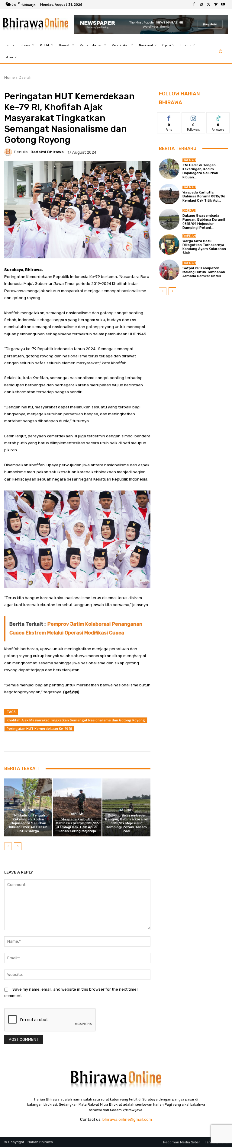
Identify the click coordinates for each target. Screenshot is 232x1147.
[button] (221, 51)
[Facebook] (194, 4)
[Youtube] (223, 4)
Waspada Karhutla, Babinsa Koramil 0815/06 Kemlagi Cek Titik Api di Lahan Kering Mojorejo (77, 825)
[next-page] (17, 846)
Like (169, 117)
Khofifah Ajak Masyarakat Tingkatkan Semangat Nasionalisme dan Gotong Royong (76, 720)
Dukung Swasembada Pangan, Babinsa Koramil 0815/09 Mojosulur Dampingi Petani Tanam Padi (126, 823)
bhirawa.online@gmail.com (127, 1119)
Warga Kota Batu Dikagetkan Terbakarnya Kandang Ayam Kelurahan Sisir (204, 247)
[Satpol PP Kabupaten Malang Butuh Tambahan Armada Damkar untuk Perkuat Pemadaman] (169, 270)
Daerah (25, 77)
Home (9, 77)
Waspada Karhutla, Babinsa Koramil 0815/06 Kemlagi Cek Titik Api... (203, 196)
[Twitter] (208, 4)
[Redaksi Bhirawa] (9, 152)
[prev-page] (8, 846)
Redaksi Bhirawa (47, 152)
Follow (193, 117)
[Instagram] (201, 4)
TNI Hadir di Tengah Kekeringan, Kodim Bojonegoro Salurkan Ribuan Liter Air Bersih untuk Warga (28, 823)
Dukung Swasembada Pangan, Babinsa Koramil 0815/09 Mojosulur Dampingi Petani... (203, 222)
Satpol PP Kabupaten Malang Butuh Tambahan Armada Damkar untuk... (203, 272)
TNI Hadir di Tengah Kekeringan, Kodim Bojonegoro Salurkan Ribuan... (200, 171)
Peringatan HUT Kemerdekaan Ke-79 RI (39, 728)
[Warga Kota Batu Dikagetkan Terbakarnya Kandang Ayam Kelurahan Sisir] (169, 244)
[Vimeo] (215, 4)
